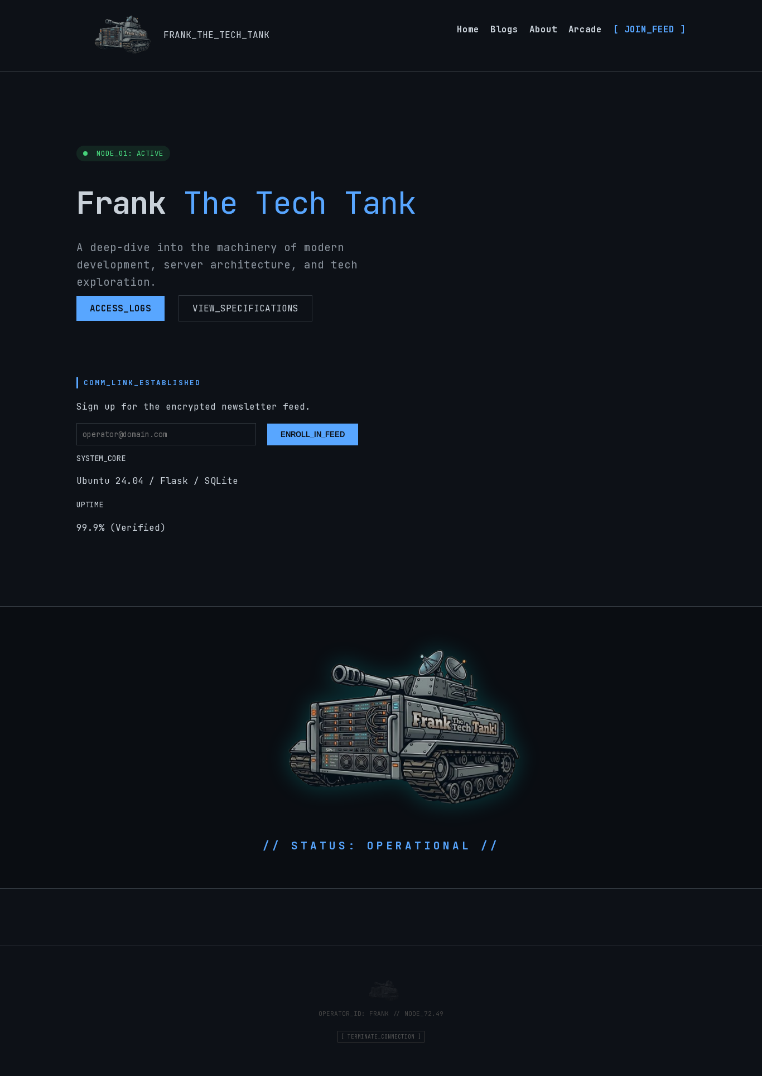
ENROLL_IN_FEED (313, 434)
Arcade (585, 29)
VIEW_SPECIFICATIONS (245, 308)
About (543, 29)
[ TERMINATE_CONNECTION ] (381, 1036)
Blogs (504, 29)
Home (468, 29)
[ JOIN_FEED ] (649, 29)
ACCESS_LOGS (120, 308)
